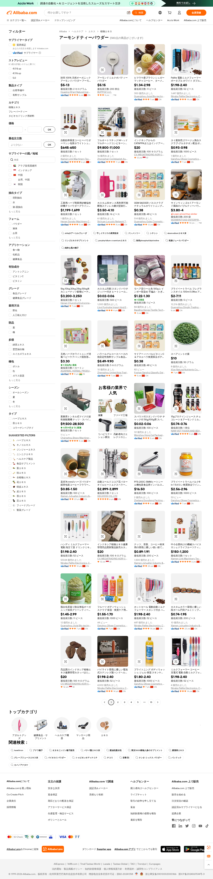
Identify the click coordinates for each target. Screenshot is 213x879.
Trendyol (141, 864)
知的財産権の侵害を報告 (143, 813)
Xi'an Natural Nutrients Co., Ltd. (186, 369)
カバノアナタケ (21, 765)
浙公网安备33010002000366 (160, 874)
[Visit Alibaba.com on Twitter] (187, 826)
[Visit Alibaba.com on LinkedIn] (180, 826)
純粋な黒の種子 (72, 248)
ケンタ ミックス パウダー (150, 757)
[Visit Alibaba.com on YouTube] (200, 826)
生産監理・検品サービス (61, 813)
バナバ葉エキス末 (92, 750)
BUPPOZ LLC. (104, 92)
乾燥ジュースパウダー (179, 240)
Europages (154, 864)
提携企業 (176, 813)
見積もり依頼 (96, 794)
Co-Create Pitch (15, 794)
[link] (208, 847)
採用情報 (11, 807)
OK (49, 129)
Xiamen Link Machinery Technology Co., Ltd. (76, 159)
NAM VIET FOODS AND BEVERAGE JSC (186, 430)
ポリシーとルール (57, 819)
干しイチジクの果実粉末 (107, 233)
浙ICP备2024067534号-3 (191, 874)
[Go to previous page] (104, 702)
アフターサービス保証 (59, 807)
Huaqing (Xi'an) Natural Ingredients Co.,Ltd (76, 92)
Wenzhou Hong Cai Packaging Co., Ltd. (149, 435)
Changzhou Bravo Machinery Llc (76, 437)
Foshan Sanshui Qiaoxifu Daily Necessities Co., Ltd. (149, 372)
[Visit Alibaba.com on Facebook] (174, 826)
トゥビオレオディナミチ (86, 757)
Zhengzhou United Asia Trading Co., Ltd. (112, 372)
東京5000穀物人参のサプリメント (146, 750)
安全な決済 (54, 788)
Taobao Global (120, 864)
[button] (129, 13)
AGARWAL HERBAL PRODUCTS (76, 371)
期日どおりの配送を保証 (61, 800)
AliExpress (59, 864)
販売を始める (179, 794)
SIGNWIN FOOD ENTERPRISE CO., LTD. (186, 219)
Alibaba (63, 31)
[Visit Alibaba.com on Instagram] (194, 826)
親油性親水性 (116, 750)
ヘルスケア (77, 31)
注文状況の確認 (180, 800)
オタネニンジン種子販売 (63, 750)
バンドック (176, 757)
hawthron (18, 750)
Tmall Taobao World (90, 864)
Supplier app (104, 849)
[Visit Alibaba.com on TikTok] (207, 826)
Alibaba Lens (14, 849)
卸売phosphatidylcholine (147, 240)
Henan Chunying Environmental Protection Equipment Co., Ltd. (76, 303)
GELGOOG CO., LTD (107, 496)
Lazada (106, 864)
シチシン (154, 233)
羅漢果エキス (178, 750)
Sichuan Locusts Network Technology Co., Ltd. (112, 221)
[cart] (170, 13)
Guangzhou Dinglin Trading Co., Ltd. (186, 307)
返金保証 (52, 794)
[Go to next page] (158, 702)
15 (151, 702)
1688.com (72, 864)
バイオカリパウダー (57, 757)
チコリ (110, 757)
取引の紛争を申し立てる (143, 800)
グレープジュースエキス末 (26, 757)
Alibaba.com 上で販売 (183, 788)
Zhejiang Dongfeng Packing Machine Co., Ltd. (149, 500)
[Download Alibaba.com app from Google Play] (195, 849)
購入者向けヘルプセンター (144, 788)
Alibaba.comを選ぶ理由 (19, 788)
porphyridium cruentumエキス (112, 240)
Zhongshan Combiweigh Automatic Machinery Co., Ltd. (112, 159)
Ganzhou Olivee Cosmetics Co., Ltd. (186, 159)
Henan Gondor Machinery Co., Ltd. (76, 221)
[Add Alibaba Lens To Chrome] (53, 849)
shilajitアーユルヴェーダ (76, 233)
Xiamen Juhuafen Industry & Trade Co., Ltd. (76, 496)
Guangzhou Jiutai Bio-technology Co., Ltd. (149, 96)
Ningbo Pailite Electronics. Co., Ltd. (186, 96)
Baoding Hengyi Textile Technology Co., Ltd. (149, 310)
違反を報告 (136, 819)
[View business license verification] (136, 874)
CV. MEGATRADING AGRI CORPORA (149, 154)
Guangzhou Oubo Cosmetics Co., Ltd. (149, 221)
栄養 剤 (126, 757)
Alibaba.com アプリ (125, 849)
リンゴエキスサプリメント (77, 240)
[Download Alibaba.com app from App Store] (171, 849)
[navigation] (32, 367)
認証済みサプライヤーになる (187, 807)
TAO (132, 864)
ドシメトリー (134, 233)
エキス (91, 31)
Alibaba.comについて (18, 781)
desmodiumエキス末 (176, 233)
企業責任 (11, 800)
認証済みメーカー (98, 788)
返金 (132, 807)
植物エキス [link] (106, 31)
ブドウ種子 (38, 750)
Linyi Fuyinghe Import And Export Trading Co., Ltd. (112, 307)
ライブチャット (138, 794)
